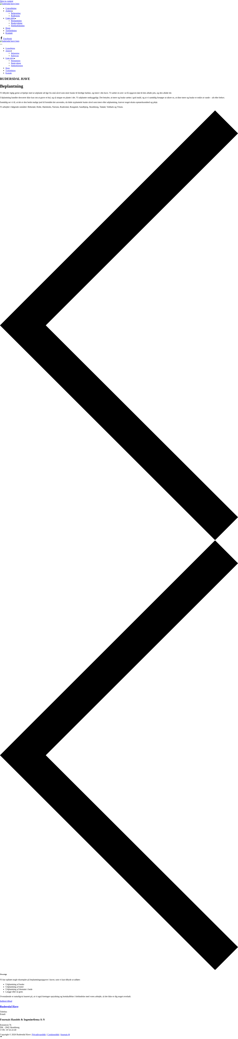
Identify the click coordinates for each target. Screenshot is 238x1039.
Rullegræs (15, 16)
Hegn (8, 28)
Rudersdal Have (9, 1006)
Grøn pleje (10, 18)
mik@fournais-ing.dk (15, 1014)
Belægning (16, 13)
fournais (65, 1034)
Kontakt (9, 33)
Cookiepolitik (53, 1034)
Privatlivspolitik (39, 1034)
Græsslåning (11, 8)
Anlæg (8, 11)
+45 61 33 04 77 (15, 1012)
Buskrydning (16, 23)
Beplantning (16, 21)
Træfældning (11, 30)
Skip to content (6, 1)
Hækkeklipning (18, 25)
